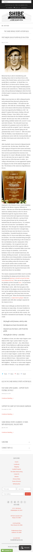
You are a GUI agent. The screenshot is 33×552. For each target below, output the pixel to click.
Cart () (17, 8)
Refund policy (16, 484)
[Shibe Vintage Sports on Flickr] (25, 502)
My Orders (9, 8)
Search (16, 462)
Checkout (24, 8)
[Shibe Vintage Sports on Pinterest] (18, 502)
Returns (17, 476)
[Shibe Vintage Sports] (16, 16)
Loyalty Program (16, 469)
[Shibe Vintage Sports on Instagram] (21, 502)
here (20, 282)
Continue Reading (7, 398)
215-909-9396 (16, 538)
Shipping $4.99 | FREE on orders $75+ (16, 5)
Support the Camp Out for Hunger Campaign (16, 406)
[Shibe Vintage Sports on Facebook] (11, 502)
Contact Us (16, 474)
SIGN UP (28, 494)
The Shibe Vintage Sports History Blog (16, 31)
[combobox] (16, 1)
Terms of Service (16, 481)
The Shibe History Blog (16, 471)
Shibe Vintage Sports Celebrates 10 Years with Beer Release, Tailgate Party (15, 423)
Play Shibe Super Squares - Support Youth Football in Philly (15, 389)
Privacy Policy (16, 479)
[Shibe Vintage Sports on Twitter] (8, 502)
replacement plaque (18, 298)
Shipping (16, 466)
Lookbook (16, 464)
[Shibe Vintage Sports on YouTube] (15, 502)
